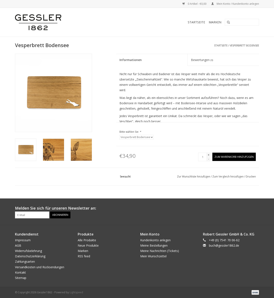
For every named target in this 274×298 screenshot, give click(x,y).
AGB (18, 245)
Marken (215, 22)
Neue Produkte (88, 245)
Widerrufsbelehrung (28, 251)
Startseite (196, 22)
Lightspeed (76, 292)
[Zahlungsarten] (254, 292)
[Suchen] (227, 22)
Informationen (130, 60)
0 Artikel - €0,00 (197, 4)
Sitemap (20, 278)
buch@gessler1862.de (224, 245)
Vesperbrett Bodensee (244, 45)
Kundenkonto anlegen (155, 240)
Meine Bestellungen (154, 245)
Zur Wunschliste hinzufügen (194, 176)
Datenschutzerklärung (30, 256)
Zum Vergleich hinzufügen (228, 176)
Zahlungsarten (25, 261)
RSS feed (84, 256)
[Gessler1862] (62, 22)
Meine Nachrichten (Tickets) (159, 251)
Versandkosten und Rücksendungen (39, 267)
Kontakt (20, 272)
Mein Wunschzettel (153, 256)
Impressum (23, 240)
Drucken (251, 176)
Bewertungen (202, 60)
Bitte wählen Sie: (130, 132)
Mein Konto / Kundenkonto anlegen (237, 4)
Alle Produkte (87, 240)
